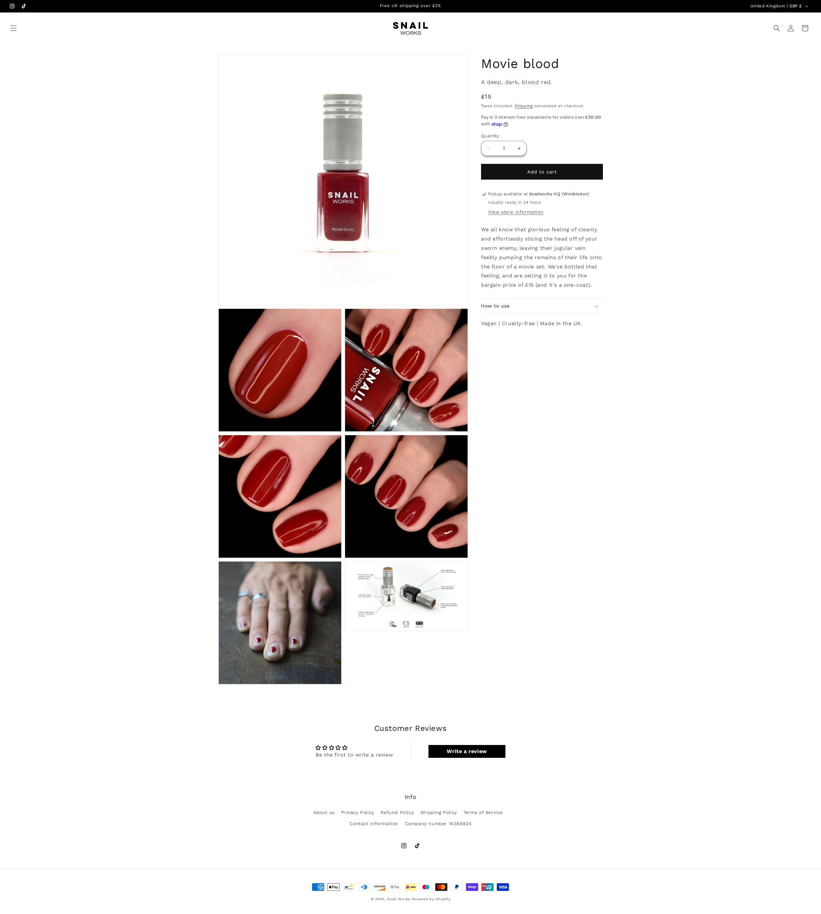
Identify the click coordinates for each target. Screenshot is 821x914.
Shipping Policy (438, 812)
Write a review (467, 751)
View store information (515, 212)
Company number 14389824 (438, 823)
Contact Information (374, 823)
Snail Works (398, 899)
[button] (13, 28)
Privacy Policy (357, 812)
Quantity (490, 135)
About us (324, 812)
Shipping (524, 106)
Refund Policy (397, 812)
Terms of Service (483, 812)
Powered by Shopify (431, 899)
